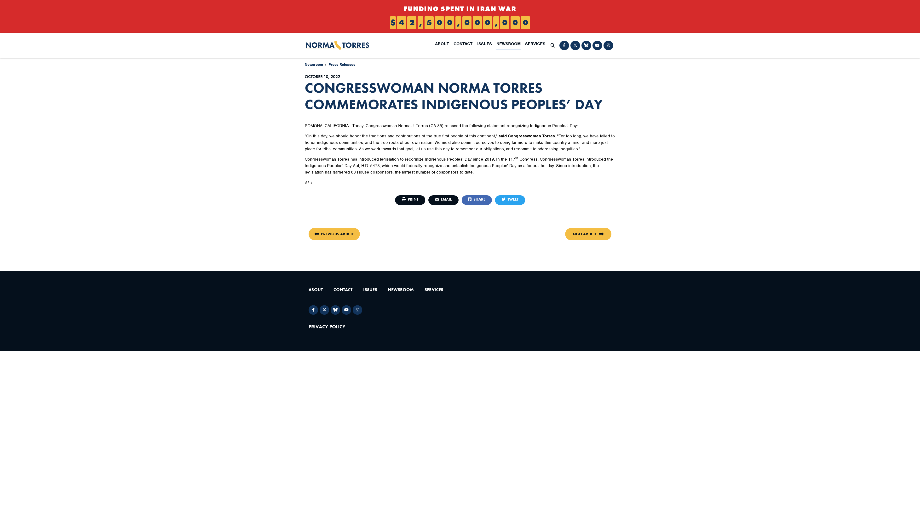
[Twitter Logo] (575, 45)
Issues (484, 43)
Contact (463, 43)
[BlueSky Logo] (586, 45)
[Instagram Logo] (608, 45)
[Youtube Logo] (597, 45)
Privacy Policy (327, 327)
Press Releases (341, 64)
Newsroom (508, 43)
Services (535, 43)
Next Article (585, 233)
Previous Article (337, 233)
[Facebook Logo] (564, 45)
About (442, 43)
